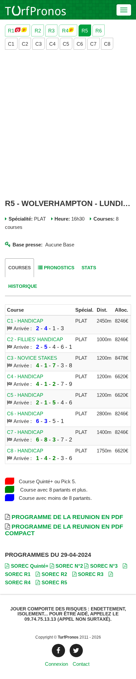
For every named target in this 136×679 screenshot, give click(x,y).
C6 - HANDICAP (25, 413)
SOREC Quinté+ (30, 566)
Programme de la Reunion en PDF (67, 517)
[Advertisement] (68, 124)
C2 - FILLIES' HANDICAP (35, 339)
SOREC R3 (90, 574)
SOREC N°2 (69, 566)
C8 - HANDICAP (25, 450)
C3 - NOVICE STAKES (32, 358)
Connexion (56, 664)
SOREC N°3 (104, 566)
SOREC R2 (54, 574)
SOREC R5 (54, 582)
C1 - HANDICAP (25, 321)
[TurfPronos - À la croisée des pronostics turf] (35, 10)
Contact (81, 664)
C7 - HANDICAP (25, 432)
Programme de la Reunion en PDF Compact (64, 530)
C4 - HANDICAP (25, 376)
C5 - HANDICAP (25, 395)
